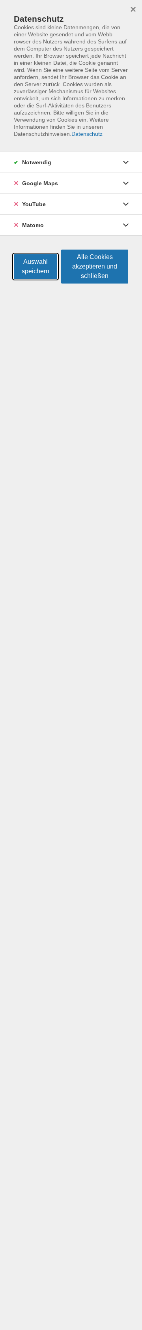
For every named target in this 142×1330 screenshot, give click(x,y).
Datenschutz (87, 134)
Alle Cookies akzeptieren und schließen (94, 266)
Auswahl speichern (35, 266)
